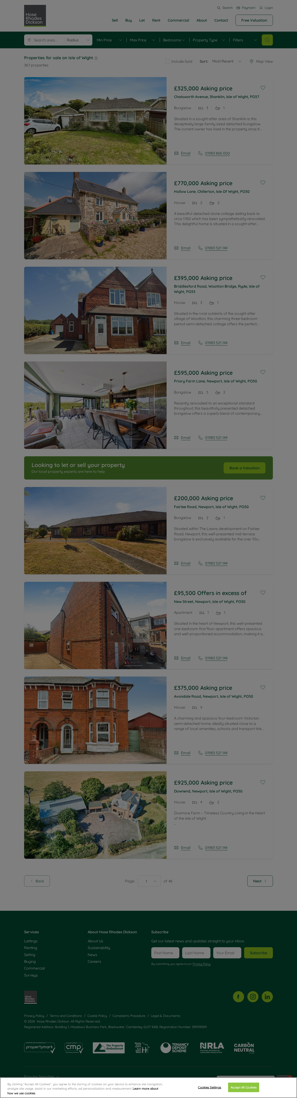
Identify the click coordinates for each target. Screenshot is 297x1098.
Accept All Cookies (244, 1087)
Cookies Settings (209, 1087)
